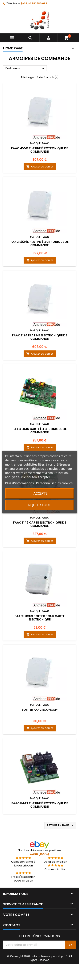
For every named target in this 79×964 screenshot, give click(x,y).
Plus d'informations (19, 483)
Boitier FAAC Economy (39, 710)
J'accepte (40, 493)
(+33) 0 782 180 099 (34, 3)
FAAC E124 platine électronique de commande (39, 337)
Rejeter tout (39, 505)
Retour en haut (60, 825)
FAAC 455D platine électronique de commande (39, 150)
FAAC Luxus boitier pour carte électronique (39, 618)
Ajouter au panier (39, 166)
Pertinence (25, 68)
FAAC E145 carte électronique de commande (39, 524)
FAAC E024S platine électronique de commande (39, 243)
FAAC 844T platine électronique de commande (39, 805)
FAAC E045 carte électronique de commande (40, 430)
